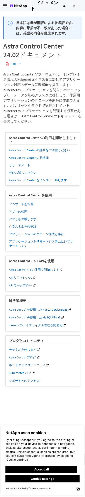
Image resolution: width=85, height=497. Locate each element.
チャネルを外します (22, 349)
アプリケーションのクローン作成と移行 (36, 234)
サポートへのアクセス (24, 381)
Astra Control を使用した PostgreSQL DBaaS (38, 309)
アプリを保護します (22, 219)
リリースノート (19, 165)
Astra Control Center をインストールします (38, 180)
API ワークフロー (20, 285)
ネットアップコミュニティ (27, 365)
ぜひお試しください (22, 172)
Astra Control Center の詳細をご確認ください (39, 150)
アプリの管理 (18, 212)
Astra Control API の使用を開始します (34, 270)
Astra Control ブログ (22, 357)
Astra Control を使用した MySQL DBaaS (35, 317)
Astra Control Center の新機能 (29, 158)
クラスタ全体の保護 (22, 226)
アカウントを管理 (21, 204)
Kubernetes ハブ (20, 373)
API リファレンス (20, 277)
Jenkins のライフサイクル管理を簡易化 (35, 325)
